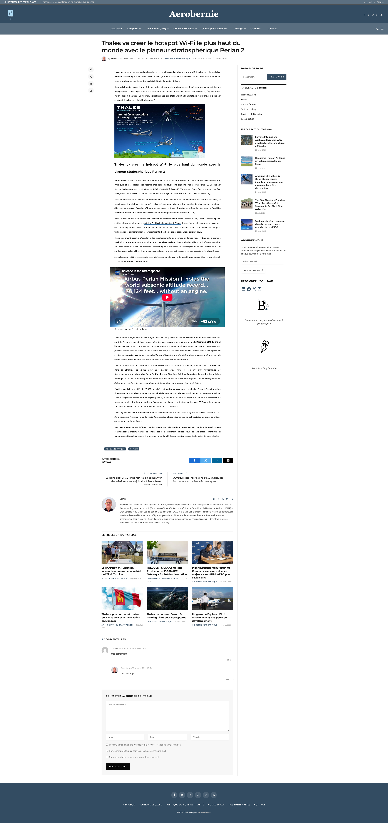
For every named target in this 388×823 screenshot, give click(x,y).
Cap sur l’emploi (248, 104)
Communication (115, 449)
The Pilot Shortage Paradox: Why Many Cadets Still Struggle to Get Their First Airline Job (270, 204)
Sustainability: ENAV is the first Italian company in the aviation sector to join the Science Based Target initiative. (134, 481)
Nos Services (216, 804)
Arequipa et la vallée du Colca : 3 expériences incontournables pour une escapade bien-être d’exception (79, 2)
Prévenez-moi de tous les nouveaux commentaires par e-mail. (137, 751)
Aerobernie (144, 508)
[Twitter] (91, 76)
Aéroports (132, 28)
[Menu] (382, 28)
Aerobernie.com (204, 812)
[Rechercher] (377, 28)
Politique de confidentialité (185, 804)
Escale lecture (247, 119)
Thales (134, 449)
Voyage (239, 28)
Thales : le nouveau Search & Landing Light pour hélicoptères (166, 616)
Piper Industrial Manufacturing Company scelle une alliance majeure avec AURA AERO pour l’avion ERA (211, 572)
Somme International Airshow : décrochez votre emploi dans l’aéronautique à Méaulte (270, 141)
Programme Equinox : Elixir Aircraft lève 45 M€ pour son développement (209, 617)
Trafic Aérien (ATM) (156, 28)
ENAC (227, 504)
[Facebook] (91, 69)
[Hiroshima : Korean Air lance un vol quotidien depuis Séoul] (247, 161)
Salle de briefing (248, 109)
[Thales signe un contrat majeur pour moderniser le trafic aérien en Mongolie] (122, 598)
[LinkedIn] (91, 83)
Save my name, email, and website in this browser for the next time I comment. (145, 745)
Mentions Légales (150, 804)
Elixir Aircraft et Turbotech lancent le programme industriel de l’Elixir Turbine (121, 571)
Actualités (116, 28)
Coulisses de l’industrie (251, 114)
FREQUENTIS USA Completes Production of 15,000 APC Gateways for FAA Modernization (167, 571)
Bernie (114, 58)
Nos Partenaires (240, 804)
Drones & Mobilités (183, 28)
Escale (244, 99)
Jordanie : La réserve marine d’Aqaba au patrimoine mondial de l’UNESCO (270, 224)
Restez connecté (253, 270)
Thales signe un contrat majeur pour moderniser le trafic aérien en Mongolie (121, 617)
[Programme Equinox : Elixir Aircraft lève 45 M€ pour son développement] (212, 598)
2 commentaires (203, 58)
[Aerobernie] (194, 15)
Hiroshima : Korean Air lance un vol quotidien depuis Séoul (270, 161)
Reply (229, 660)
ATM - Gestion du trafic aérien (162, 578)
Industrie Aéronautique (177, 58)
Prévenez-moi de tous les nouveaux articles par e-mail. (134, 757)
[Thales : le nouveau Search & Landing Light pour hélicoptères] (167, 598)
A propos (129, 804)
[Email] (91, 90)
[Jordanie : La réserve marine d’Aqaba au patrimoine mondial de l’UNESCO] (247, 224)
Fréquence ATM (248, 95)
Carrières (256, 28)
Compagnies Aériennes (214, 28)
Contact (272, 28)
